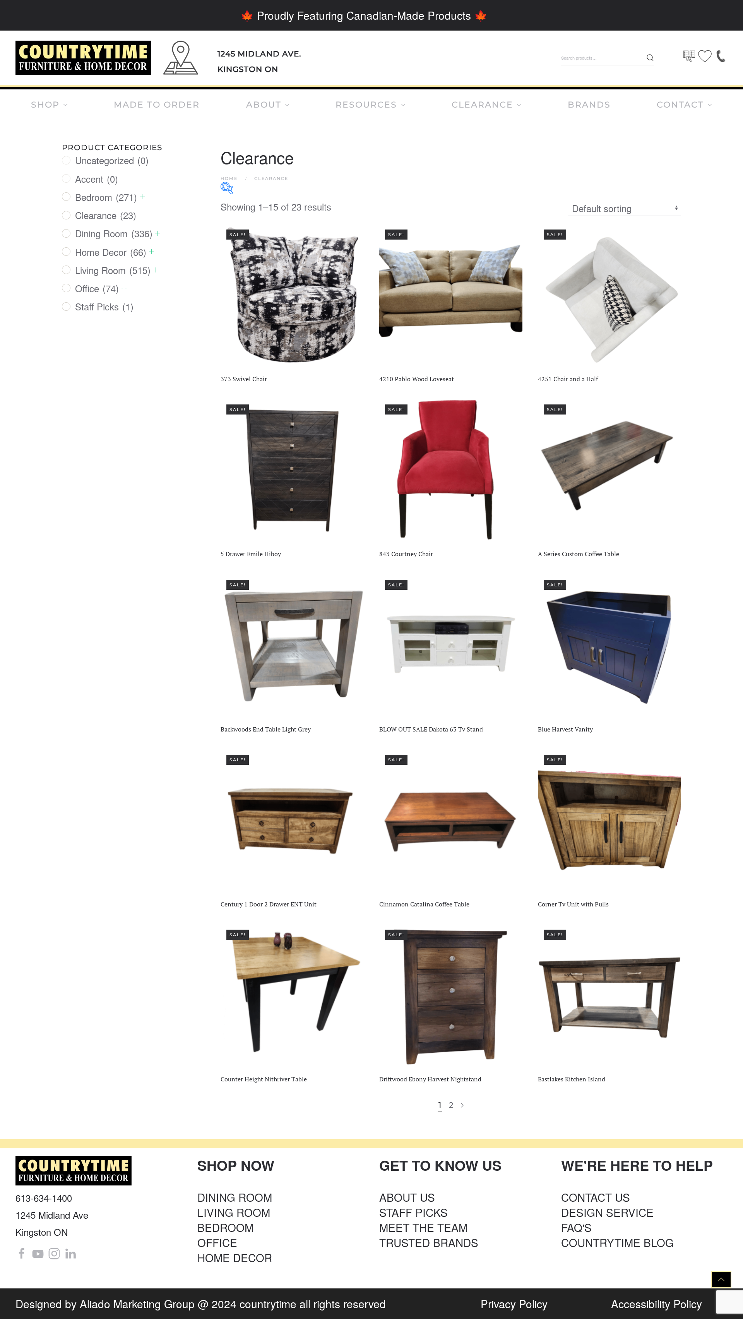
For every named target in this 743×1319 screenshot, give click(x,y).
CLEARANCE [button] (482, 104)
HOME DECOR (234, 1257)
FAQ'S (576, 1227)
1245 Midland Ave (51, 1214)
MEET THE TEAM (423, 1227)
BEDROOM (225, 1227)
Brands (589, 104)
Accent (96, 178)
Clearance (105, 215)
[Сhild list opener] (142, 196)
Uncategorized (112, 160)
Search (650, 57)
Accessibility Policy (656, 1303)
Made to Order (157, 104)
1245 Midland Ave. (259, 53)
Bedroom (106, 197)
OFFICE (217, 1242)
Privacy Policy (514, 1303)
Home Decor (110, 252)
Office (97, 288)
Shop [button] (45, 104)
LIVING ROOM (233, 1212)
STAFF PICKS (413, 1212)
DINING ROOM (234, 1197)
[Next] (462, 1105)
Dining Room (113, 233)
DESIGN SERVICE (607, 1212)
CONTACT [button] (680, 104)
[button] (721, 1279)
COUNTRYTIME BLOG (617, 1242)
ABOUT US (407, 1197)
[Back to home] (83, 58)
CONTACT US (595, 1197)
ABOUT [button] (263, 104)
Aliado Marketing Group (137, 1303)
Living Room (113, 270)
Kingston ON (247, 69)
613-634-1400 (43, 1197)
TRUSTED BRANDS (428, 1242)
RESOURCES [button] (366, 104)
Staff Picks (104, 306)
